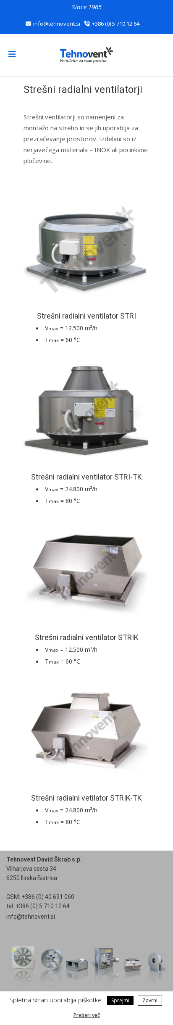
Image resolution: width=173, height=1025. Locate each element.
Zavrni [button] (149, 1000)
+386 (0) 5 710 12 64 (115, 23)
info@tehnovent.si (56, 23)
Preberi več (86, 1015)
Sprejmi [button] (120, 1000)
